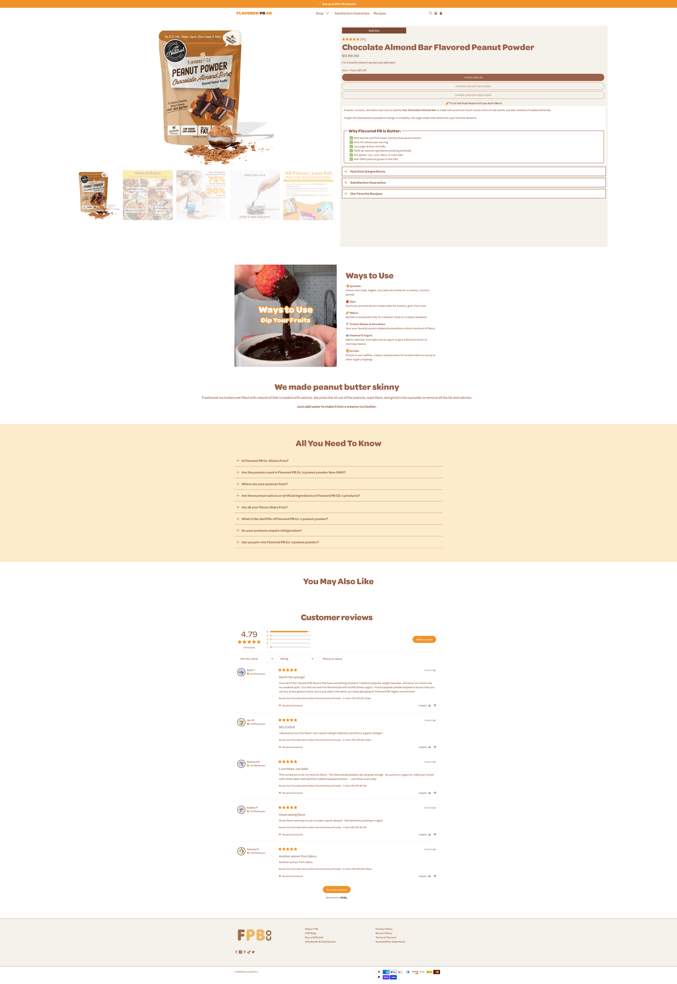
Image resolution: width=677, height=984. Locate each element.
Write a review (424, 639)
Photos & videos (332, 659)
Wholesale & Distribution (320, 941)
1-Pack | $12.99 (473, 77)
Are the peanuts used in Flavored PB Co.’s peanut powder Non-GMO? (294, 472)
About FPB (311, 929)
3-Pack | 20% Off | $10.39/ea (473, 95)
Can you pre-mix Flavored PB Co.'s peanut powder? (280, 542)
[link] (354, 39)
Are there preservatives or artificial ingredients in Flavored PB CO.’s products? (301, 495)
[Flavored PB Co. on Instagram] (240, 952)
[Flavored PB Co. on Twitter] (253, 952)
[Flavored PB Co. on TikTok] (249, 952)
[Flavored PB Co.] (254, 13)
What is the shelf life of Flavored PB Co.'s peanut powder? (285, 519)
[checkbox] (337, 659)
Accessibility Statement (390, 941)
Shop (320, 13)
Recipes (380, 13)
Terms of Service (386, 937)
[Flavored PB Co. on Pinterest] (244, 952)
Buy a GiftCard (314, 937)
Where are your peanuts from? (265, 484)
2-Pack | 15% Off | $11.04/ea (473, 86)
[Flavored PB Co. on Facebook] (236, 952)
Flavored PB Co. (250, 971)
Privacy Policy (384, 929)
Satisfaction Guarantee (352, 13)
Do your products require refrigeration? (272, 530)
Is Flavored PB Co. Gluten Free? (265, 460)
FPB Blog (310, 933)
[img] (256, 673)
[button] (289, 631)
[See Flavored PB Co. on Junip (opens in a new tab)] (343, 897)
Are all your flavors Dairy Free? (265, 507)
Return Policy (384, 933)
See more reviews (337, 889)
